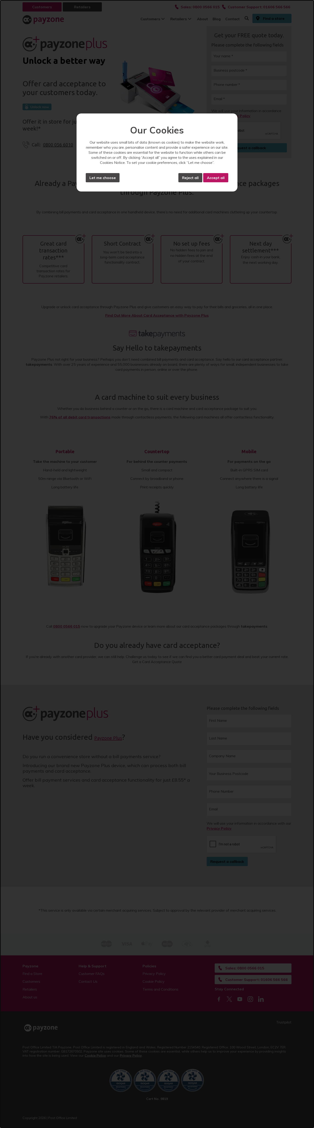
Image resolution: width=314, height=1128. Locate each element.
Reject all (190, 177)
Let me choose (102, 177)
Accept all (216, 177)
